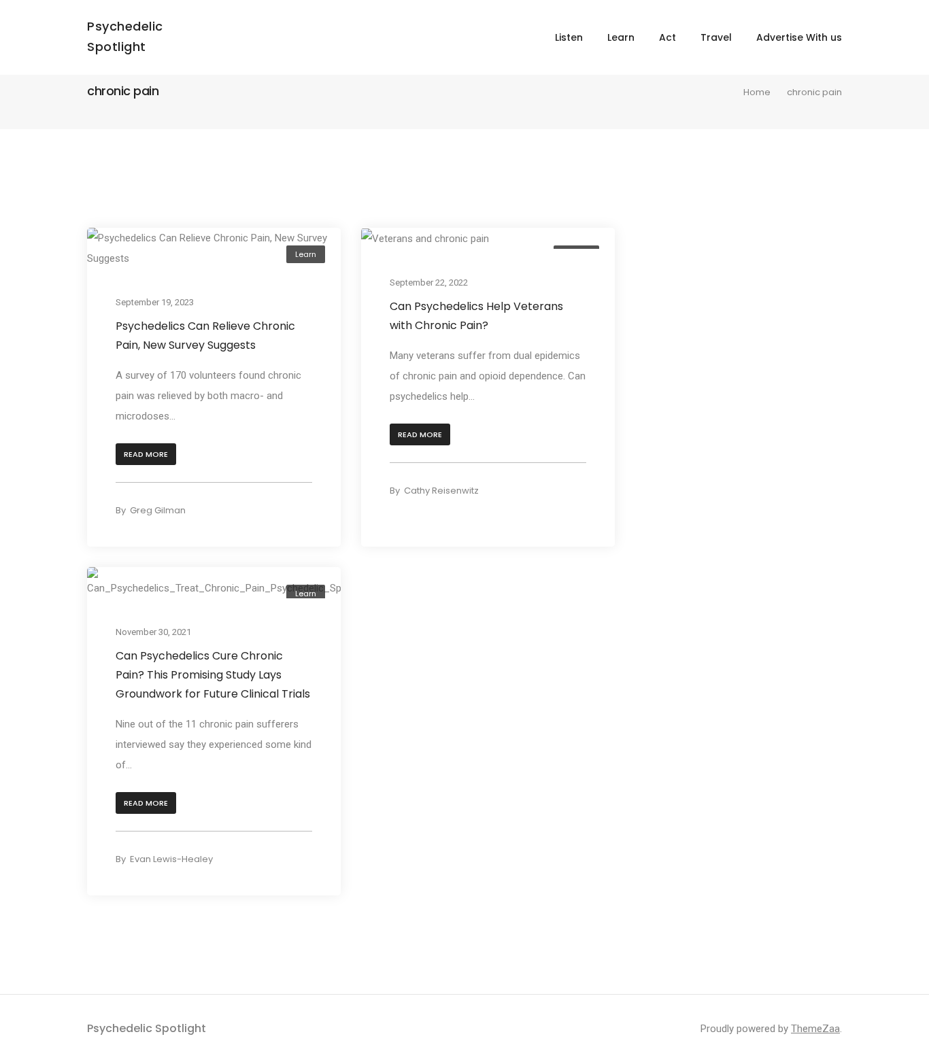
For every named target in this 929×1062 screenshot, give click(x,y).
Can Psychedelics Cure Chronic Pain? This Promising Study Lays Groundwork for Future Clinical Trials (213, 674)
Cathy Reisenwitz (441, 490)
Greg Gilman (158, 510)
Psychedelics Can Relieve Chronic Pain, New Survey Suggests (205, 335)
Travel (716, 37)
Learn (621, 37)
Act (667, 37)
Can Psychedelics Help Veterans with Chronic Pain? (476, 315)
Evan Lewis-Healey (171, 859)
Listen (569, 37)
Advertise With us (799, 37)
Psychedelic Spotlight (146, 1028)
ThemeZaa (815, 1029)
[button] (146, 454)
